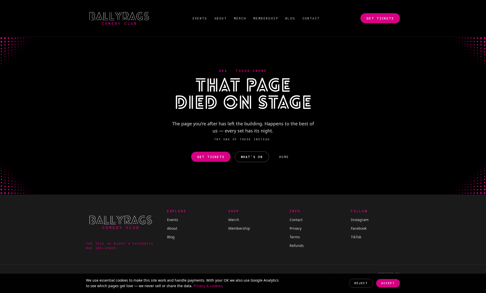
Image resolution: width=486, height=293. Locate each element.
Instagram (360, 219)
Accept (388, 283)
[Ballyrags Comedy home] (119, 18)
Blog (290, 18)
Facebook (359, 228)
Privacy (295, 228)
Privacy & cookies (207, 285)
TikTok (356, 237)
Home (284, 157)
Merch (240, 18)
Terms (295, 237)
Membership (265, 18)
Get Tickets (380, 18)
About (220, 18)
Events (200, 18)
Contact (311, 18)
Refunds (297, 245)
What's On (252, 157)
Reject (361, 283)
